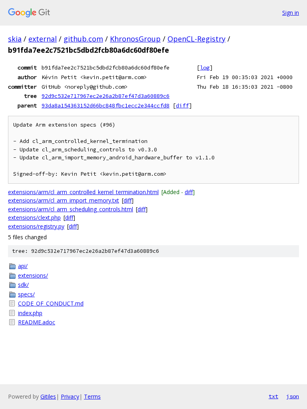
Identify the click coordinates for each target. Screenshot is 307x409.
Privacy (70, 396)
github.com (83, 39)
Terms (92, 396)
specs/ (26, 294)
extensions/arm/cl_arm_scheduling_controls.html (70, 209)
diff (182, 105)
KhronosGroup (135, 39)
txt (273, 396)
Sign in (290, 12)
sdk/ (23, 284)
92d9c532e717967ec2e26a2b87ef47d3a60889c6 (105, 95)
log (204, 67)
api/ (23, 266)
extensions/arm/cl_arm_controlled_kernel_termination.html (83, 192)
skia (15, 39)
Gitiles (48, 396)
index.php (30, 313)
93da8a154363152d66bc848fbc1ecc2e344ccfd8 (105, 105)
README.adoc (36, 322)
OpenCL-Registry (196, 39)
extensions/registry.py (36, 226)
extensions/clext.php (34, 217)
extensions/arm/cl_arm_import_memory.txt (63, 200)
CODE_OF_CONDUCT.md (51, 303)
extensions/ (33, 275)
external (42, 39)
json (292, 396)
